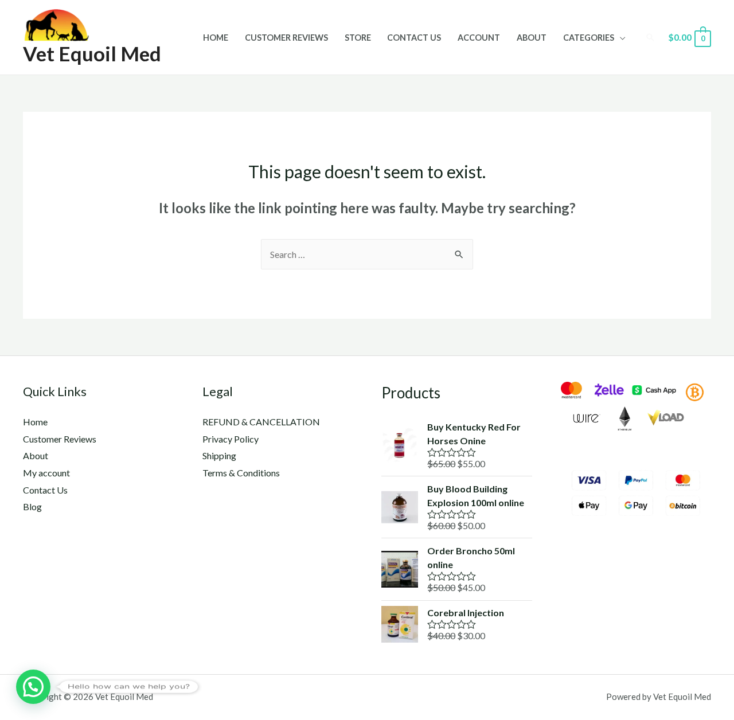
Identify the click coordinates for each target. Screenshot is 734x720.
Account (479, 37)
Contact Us (414, 37)
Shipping (219, 455)
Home (215, 37)
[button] (33, 687)
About (531, 37)
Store (358, 37)
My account (46, 472)
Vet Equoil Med (92, 53)
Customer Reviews (286, 37)
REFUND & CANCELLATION (261, 421)
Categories (588, 37)
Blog (32, 506)
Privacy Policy (230, 438)
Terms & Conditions (241, 472)
